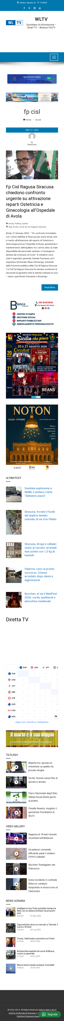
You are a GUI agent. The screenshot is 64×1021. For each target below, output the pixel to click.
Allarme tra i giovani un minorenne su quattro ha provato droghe (40, 767)
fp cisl (27, 227)
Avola (11, 223)
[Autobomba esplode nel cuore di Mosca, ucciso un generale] (10, 954)
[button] (50, 1014)
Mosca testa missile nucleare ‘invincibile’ (35, 965)
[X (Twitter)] (29, 8)
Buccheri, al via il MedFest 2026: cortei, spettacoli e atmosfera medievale (41, 597)
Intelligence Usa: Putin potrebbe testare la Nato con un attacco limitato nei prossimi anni (36, 910)
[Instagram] (34, 8)
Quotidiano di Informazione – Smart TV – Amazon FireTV (41, 26)
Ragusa (34, 227)
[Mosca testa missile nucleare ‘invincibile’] (10, 968)
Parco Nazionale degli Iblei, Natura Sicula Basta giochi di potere (42, 797)
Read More (50, 287)
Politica (18, 223)
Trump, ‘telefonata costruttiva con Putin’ (36, 938)
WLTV (41, 19)
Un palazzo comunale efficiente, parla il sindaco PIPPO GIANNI (41, 853)
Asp (10, 227)
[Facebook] (24, 8)
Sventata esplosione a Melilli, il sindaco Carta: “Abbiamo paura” (39, 492)
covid (21, 227)
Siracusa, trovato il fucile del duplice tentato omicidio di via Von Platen (40, 515)
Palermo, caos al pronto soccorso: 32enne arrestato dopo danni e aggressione (39, 574)
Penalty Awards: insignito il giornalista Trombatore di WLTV (42, 812)
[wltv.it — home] (14, 22)
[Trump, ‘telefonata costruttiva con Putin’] (10, 942)
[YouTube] (39, 8)
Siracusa (42, 227)
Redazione (32, 145)
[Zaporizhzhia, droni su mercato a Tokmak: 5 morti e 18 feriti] (10, 928)
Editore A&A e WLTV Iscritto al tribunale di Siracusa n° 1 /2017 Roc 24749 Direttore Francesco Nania (33, 1013)
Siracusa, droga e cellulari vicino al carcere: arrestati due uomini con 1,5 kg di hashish (41, 549)
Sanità (25, 223)
